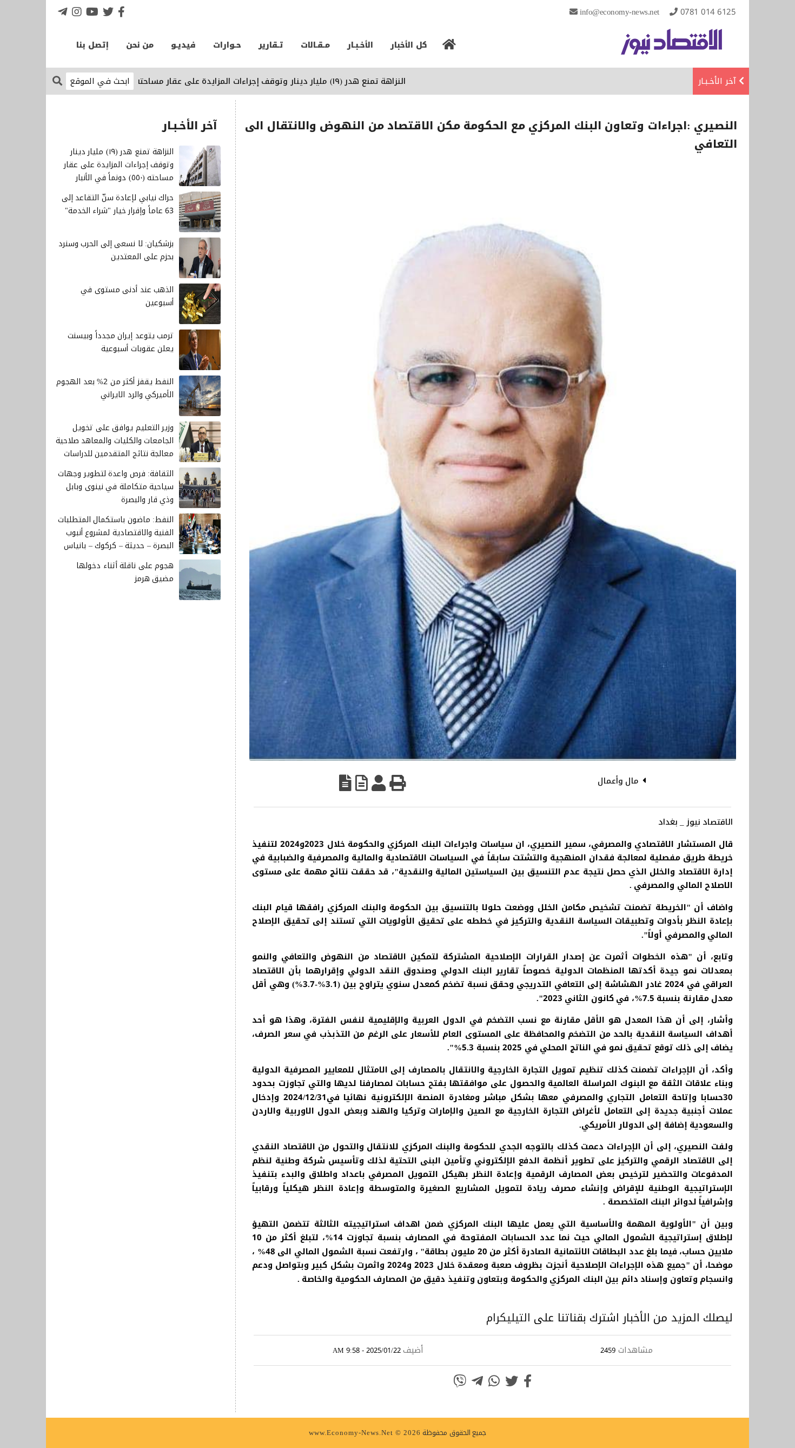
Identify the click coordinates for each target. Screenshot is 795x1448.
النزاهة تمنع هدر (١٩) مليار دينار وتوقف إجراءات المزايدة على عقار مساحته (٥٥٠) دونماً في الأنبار (269, 81)
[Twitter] (108, 11)
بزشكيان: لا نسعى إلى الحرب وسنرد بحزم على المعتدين (116, 250)
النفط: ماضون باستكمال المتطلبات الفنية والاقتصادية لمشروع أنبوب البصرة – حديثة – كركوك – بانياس (116, 532)
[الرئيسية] (449, 47)
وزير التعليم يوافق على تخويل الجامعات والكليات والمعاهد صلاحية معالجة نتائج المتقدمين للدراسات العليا (115, 446)
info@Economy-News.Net (619, 11)
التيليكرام (508, 1317)
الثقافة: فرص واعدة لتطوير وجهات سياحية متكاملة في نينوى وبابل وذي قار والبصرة (116, 486)
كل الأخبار (408, 45)
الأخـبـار (360, 45)
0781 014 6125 (708, 11)
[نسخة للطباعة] (397, 783)
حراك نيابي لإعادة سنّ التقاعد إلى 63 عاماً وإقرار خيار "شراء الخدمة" (118, 204)
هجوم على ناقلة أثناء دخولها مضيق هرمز (125, 572)
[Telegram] (63, 11)
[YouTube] (92, 11)
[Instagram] (77, 11)
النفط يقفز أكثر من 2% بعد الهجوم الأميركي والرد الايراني (115, 388)
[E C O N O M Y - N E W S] (671, 47)
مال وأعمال (618, 780)
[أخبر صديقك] (379, 783)
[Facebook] (121, 11)
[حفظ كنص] (345, 783)
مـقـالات (315, 45)
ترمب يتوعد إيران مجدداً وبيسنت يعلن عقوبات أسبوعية (121, 342)
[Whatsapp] (494, 1381)
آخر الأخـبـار (717, 81)
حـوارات (227, 45)
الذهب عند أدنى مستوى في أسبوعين (127, 296)
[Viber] (459, 1381)
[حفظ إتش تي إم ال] (361, 783)
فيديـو (183, 45)
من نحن (140, 45)
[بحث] (57, 80)
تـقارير (271, 45)
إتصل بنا (92, 45)
